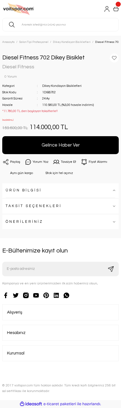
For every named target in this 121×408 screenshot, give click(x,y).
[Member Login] (107, 9)
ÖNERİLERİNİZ (24, 222)
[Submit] (111, 269)
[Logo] (25, 9)
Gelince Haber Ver (61, 145)
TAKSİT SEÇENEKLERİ (34, 206)
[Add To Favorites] (114, 58)
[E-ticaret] (59, 404)
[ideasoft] (31, 404)
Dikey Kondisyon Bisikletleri (62, 85)
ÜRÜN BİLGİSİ (24, 190)
